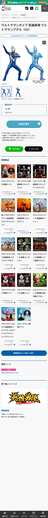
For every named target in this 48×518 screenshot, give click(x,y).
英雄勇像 (23, 15)
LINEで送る (16, 149)
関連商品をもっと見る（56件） (24, 353)
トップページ (5, 15)
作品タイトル (16, 17)
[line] (36, 8)
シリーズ (14, 15)
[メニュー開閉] (44, 8)
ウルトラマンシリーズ (29, 17)
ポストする (35, 149)
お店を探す (24, 123)
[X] (27, 8)
